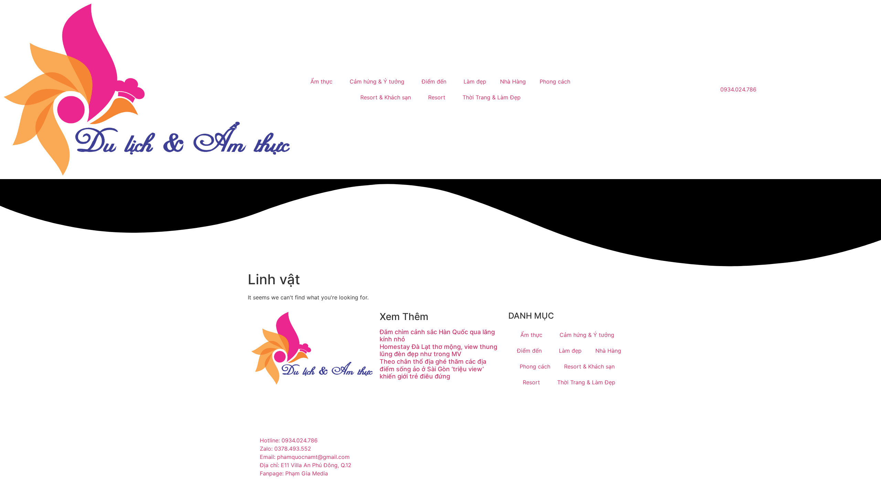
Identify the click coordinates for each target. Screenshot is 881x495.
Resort (436, 97)
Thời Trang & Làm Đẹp (492, 97)
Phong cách (555, 81)
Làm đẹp (475, 81)
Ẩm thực (321, 81)
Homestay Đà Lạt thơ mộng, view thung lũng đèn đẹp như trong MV (438, 350)
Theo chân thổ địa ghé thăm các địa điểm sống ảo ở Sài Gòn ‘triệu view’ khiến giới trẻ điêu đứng (433, 369)
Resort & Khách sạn (385, 97)
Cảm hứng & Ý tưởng (377, 81)
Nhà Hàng (513, 81)
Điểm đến (434, 81)
